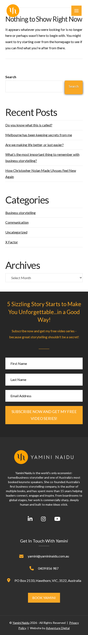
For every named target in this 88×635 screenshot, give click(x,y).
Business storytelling (20, 213)
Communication (17, 222)
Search (10, 77)
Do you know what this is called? (28, 125)
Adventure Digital (58, 628)
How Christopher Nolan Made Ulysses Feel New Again (40, 173)
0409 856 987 (48, 568)
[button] (76, 11)
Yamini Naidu (21, 623)
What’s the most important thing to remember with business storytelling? (42, 157)
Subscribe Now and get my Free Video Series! (44, 415)
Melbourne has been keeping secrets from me (38, 135)
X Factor (11, 242)
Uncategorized (16, 232)
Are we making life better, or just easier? (34, 145)
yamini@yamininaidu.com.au (48, 556)
